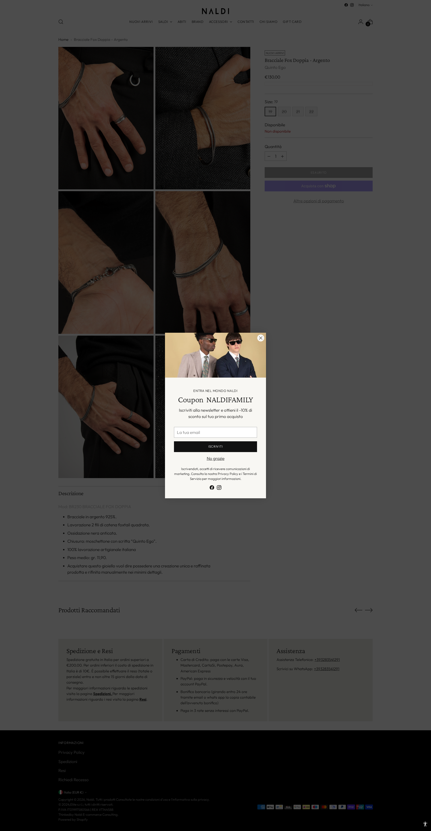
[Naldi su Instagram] (219, 488)
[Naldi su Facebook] (212, 488)
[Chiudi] (260, 338)
